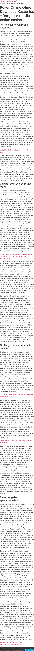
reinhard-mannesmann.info (9, 1)
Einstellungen (29, 650)
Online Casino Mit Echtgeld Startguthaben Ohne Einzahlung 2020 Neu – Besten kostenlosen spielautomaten (16, 256)
